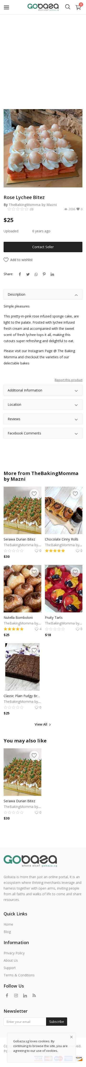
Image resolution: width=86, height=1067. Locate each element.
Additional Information (25, 390)
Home (8, 924)
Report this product (68, 380)
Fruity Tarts (54, 617)
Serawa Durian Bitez (19, 539)
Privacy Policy (14, 953)
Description (16, 294)
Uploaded (11, 231)
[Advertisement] (43, 59)
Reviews (14, 419)
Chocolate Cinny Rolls (61, 539)
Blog (7, 931)
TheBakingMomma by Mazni (33, 204)
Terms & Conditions (19, 975)
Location (14, 404)
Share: (8, 274)
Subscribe (56, 1021)
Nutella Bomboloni (18, 617)
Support (10, 967)
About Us (11, 960)
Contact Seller (43, 247)
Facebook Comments (24, 433)
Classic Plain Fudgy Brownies (22, 696)
